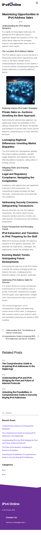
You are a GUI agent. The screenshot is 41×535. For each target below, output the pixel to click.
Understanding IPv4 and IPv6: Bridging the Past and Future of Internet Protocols (18, 381)
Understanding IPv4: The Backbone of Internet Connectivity (20, 331)
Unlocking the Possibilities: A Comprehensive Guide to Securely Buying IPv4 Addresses (19, 395)
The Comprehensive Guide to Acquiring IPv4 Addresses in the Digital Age (18, 366)
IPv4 (20, 22)
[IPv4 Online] (11, 5)
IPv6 (3, 474)
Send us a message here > (16, 522)
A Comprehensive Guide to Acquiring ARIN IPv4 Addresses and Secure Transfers (18, 337)
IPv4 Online (7, 510)
